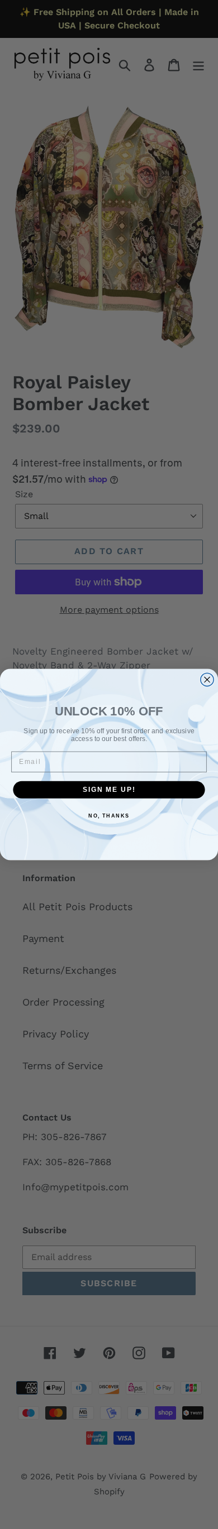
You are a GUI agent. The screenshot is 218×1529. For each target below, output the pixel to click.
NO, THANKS (109, 816)
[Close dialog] (207, 679)
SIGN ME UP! (109, 789)
